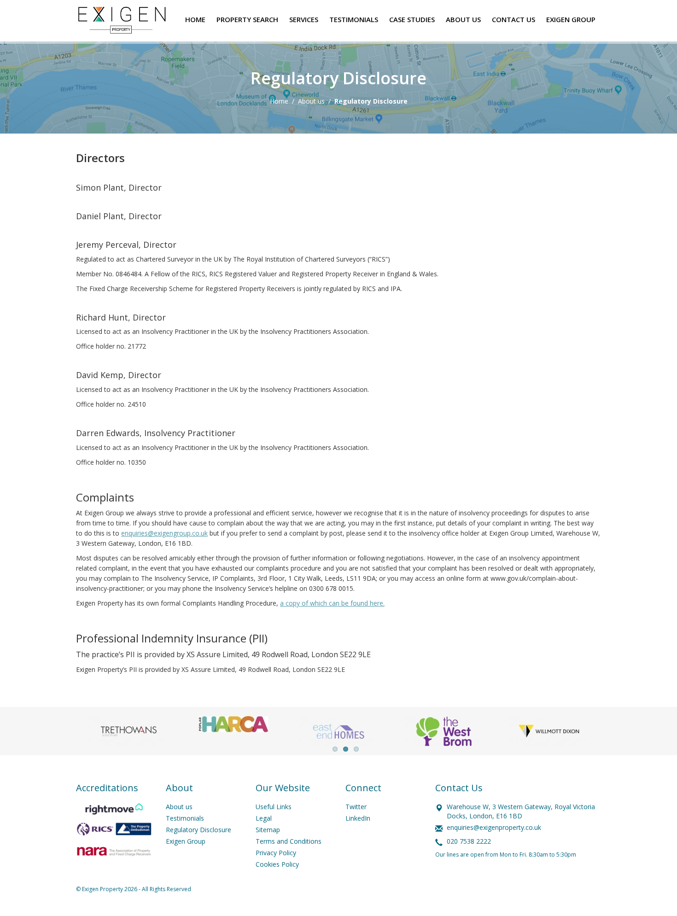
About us (311, 101)
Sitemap (268, 829)
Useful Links (274, 806)
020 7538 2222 (469, 841)
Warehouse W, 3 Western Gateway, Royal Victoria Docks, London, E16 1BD (521, 811)
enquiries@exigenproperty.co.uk (494, 827)
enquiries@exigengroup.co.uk (164, 533)
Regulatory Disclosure (198, 829)
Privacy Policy (276, 852)
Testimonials (185, 818)
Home (279, 101)
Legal (264, 818)
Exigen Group (185, 841)
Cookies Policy (277, 864)
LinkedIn (357, 818)
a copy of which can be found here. (332, 603)
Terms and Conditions (288, 841)
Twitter (356, 806)
